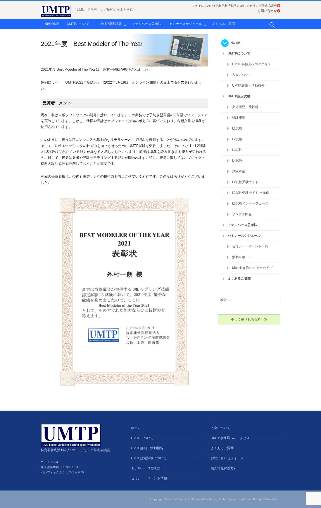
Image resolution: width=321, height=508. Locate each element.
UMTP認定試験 (110, 24)
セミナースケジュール (185, 24)
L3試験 (237, 150)
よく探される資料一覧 (250, 319)
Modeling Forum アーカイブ (252, 268)
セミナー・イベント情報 (149, 478)
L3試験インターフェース (250, 203)
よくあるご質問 (223, 24)
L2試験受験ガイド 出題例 (250, 192)
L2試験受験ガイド (245, 182)
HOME (54, 24)
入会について (242, 75)
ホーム (136, 428)
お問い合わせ (267, 11)
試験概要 (238, 117)
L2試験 (237, 139)
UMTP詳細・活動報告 (248, 85)
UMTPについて (78, 24)
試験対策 (238, 171)
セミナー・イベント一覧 (250, 246)
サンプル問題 (242, 214)
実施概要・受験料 (245, 107)
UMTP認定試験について (149, 458)
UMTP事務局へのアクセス (251, 64)
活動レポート (242, 257)
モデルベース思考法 (146, 24)
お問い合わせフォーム (227, 458)
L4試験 (237, 160)
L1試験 (237, 128)
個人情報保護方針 (224, 468)
